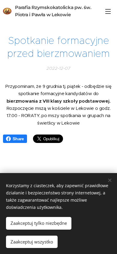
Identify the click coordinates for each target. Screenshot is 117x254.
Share (18, 138)
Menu (108, 11)
